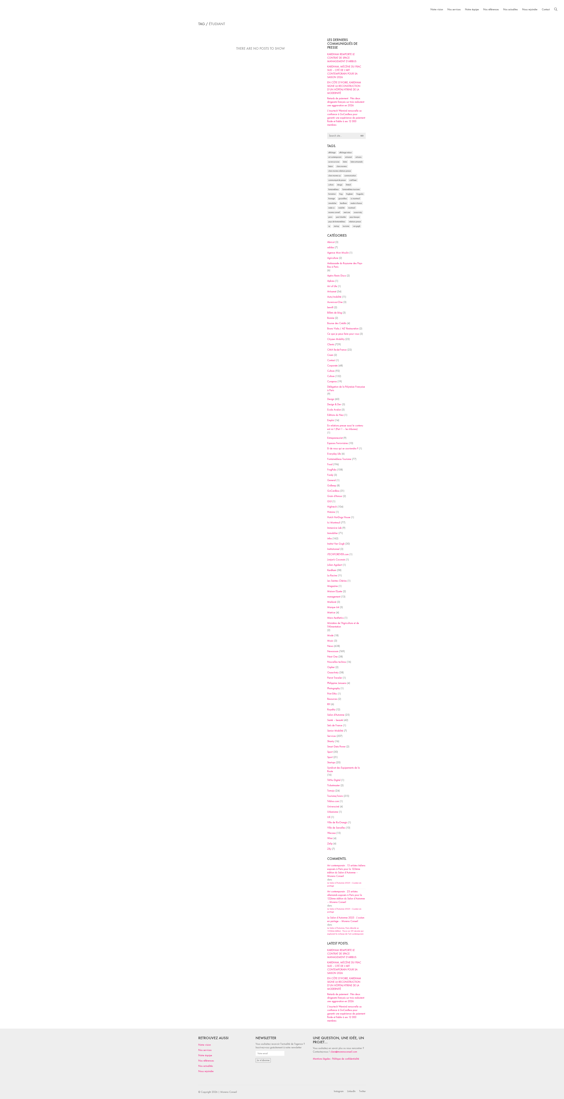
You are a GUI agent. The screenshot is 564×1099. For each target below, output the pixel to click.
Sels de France (334, 725)
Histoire (331, 512)
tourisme (346, 226)
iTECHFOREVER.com (338, 554)
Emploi (330, 420)
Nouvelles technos (336, 661)
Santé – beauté (335, 720)
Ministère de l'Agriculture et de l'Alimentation (343, 625)
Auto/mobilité (334, 296)
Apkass (330, 281)
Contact (331, 360)
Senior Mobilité (335, 730)
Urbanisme (332, 811)
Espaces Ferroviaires (337, 443)
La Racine (332, 575)
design (339, 185)
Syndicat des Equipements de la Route (343, 769)
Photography (333, 688)
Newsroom (332, 651)
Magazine (332, 586)
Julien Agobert (334, 564)
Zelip (330, 843)
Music (330, 640)
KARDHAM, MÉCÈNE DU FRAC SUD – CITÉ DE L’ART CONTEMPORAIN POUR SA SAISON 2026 (344, 72)
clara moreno (342, 166)
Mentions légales (321, 1058)
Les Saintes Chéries (337, 580)
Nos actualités (205, 1066)
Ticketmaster (333, 785)
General (331, 480)
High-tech (332, 506)
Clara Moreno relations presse (339, 171)
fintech (348, 185)
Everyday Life (334, 453)
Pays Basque (354, 217)
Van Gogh (356, 226)
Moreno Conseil (334, 212)
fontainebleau (333, 189)
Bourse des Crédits (336, 323)
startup (336, 226)
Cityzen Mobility (336, 339)
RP (329, 226)
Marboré (331, 602)
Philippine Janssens (336, 683)
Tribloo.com (333, 801)
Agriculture (332, 258)
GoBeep (331, 485)
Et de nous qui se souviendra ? (342, 448)
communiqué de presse (337, 180)
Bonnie (330, 318)
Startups (331, 762)
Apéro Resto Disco (336, 275)
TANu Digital (333, 780)
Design (330, 399)
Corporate (332, 365)
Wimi (330, 838)
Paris (330, 217)
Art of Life (332, 286)
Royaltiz (331, 709)
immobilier (332, 203)
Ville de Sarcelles (336, 827)
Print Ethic (332, 693)
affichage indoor (345, 152)
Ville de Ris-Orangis (337, 822)
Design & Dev (334, 404)
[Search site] (555, 10)
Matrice (331, 612)
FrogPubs (360, 194)
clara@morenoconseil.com (343, 1051)
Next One (347, 212)
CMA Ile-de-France (337, 349)
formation (332, 194)
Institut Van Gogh (336, 543)
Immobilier (332, 533)
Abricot (331, 242)
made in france (356, 203)
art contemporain (334, 157)
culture (330, 185)
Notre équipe (205, 1055)
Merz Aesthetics (335, 617)
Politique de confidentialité (345, 1058)
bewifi (330, 307)
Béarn (330, 166)
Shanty (330, 741)
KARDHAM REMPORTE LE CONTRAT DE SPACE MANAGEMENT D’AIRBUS (341, 58)
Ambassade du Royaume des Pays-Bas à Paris (344, 265)
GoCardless (333, 490)
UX (328, 817)
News (330, 646)
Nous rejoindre (206, 1071)
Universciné (333, 806)
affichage (331, 152)
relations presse (355, 221)
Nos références (206, 1060)
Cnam (330, 355)
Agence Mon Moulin (338, 252)
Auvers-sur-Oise (333, 162)
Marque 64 (333, 607)
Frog (341, 194)
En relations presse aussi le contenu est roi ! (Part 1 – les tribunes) (345, 427)
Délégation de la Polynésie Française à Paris (346, 388)
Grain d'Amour (334, 496)
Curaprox (332, 381)
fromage (331, 198)
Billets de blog (334, 312)
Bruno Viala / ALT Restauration (343, 328)
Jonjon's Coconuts (336, 559)
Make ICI (331, 208)
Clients (330, 344)
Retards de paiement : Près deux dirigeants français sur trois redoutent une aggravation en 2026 (345, 102)
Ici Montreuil (355, 198)
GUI (329, 501)
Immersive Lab (334, 527)
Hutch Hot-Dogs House (338, 517)
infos (329, 538)
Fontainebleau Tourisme (351, 189)
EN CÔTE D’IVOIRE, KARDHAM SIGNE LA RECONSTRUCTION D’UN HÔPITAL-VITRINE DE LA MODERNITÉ (344, 88)
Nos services (205, 1050)
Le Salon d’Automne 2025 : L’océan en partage (344, 884)
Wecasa (331, 833)
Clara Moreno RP (334, 175)
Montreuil (351, 208)
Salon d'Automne (335, 714)
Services (331, 736)
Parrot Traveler (334, 677)
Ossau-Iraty (358, 212)
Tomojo (331, 790)
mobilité (341, 208)
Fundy (330, 475)
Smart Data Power (336, 746)
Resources (332, 699)
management (333, 596)
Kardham (343, 203)
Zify (329, 848)
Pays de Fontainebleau (336, 221)
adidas (330, 247)
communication (350, 175)
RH (328, 704)
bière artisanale (356, 162)
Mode (330, 635)
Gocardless (343, 198)
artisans (358, 157)
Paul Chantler (341, 217)
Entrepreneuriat (335, 437)
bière (345, 162)
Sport (330, 751)
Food (329, 464)
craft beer (353, 180)
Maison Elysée (334, 591)
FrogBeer (349, 194)
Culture (331, 370)
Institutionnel (333, 549)
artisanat (348, 157)
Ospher (331, 667)
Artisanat (331, 291)
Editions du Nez (335, 415)
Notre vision (204, 1044)
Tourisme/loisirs (335, 796)
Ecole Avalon (334, 409)
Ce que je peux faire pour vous (343, 333)
